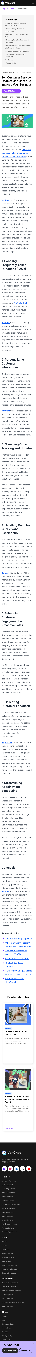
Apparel (4, 1246)
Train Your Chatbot (9, 1287)
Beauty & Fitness (8, 1257)
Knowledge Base (8, 1324)
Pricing (4, 1316)
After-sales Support (9, 1212)
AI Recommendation (9, 1185)
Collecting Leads (8, 1295)
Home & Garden (7, 1253)
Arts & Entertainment (9, 1265)
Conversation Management (12, 1204)
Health (4, 1242)
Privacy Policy (7, 1336)
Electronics (6, 1249)
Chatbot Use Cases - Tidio (17, 958)
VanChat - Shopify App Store (18, 938)
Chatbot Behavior (8, 1228)
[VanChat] (18, 1152)
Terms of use (6, 1340)
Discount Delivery (8, 1193)
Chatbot (10, 9)
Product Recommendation (11, 1291)
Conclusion (9, 60)
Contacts (5, 1332)
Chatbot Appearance (9, 1232)
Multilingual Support (9, 1224)
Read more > (9, 1061)
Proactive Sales (7, 1197)
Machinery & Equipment (10, 1269)
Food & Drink (6, 1261)
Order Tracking (7, 1216)
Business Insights (8, 1200)
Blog (3, 9)
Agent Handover (8, 1220)
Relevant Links (11, 63)
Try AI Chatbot (9, 91)
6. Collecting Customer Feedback (17, 51)
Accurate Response (9, 1181)
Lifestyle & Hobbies (9, 1273)
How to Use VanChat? (10, 1283)
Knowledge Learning (9, 1189)
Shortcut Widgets (8, 1208)
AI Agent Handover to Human (13, 1302)
